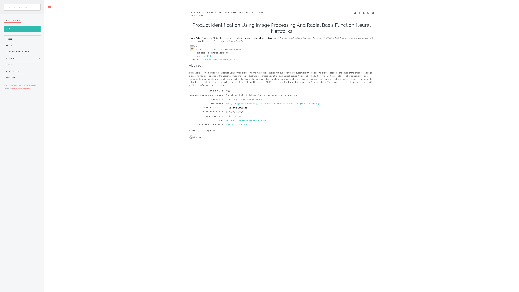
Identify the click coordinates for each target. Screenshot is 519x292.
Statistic (12, 71)
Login (10, 29)
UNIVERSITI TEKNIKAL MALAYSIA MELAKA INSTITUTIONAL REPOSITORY (227, 14)
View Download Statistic (237, 125)
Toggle (49, 6)
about (10, 45)
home (9, 39)
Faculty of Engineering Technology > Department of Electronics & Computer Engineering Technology (273, 104)
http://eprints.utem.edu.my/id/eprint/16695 (246, 120)
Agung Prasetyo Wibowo (21, 88)
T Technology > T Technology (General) (244, 99)
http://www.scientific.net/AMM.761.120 (218, 60)
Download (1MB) (203, 56)
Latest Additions (18, 52)
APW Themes (29, 86)
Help (9, 65)
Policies (11, 78)
